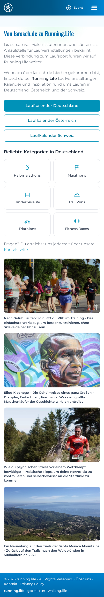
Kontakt (10, 584)
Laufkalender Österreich (52, 120)
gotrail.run (36, 591)
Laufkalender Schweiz (52, 135)
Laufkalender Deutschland (52, 105)
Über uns (83, 579)
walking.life (57, 591)
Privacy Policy (32, 584)
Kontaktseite (16, 249)
